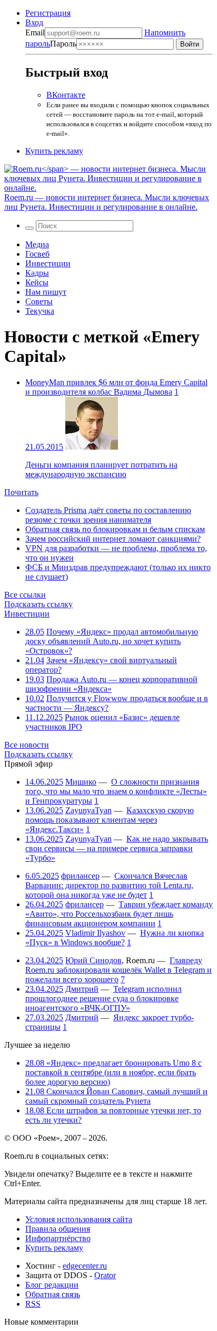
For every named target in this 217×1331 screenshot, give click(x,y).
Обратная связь (52, 1294)
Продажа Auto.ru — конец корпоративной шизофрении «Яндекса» (111, 684)
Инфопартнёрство (58, 1238)
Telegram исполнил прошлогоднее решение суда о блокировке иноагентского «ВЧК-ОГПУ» (103, 998)
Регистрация (48, 12)
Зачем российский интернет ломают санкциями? (113, 538)
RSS (33, 1303)
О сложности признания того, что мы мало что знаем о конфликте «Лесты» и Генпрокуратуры (116, 791)
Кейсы (36, 282)
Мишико (80, 781)
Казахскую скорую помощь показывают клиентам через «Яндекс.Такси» (109, 820)
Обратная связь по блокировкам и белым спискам (115, 529)
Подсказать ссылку (38, 604)
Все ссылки (25, 594)
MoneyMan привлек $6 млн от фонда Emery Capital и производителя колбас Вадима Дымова (116, 387)
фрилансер (80, 875)
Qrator (105, 1275)
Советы (39, 301)
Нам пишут (45, 291)
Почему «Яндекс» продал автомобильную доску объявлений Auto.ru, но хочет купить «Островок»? (111, 641)
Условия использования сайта (78, 1219)
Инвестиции (48, 263)
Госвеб (37, 253)
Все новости (26, 744)
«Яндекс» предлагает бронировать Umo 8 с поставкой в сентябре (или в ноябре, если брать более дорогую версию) (113, 1072)
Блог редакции (51, 1284)
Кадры (37, 272)
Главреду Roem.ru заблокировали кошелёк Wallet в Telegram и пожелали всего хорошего (118, 970)
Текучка (39, 310)
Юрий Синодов (93, 960)
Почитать (21, 492)
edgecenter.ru (85, 1265)
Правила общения (57, 1228)
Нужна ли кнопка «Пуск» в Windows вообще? (114, 937)
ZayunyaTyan (88, 810)
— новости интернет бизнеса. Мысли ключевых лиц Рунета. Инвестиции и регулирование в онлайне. (106, 202)
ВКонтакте (65, 94)
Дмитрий (81, 988)
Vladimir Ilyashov (95, 932)
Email (35, 32)
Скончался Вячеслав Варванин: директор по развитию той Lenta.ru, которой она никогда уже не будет (109, 885)
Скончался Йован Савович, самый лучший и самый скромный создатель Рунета (116, 1096)
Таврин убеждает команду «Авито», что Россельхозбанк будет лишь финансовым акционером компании (119, 914)
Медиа (37, 244)
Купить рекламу (54, 150)
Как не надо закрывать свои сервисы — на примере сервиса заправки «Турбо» (116, 848)
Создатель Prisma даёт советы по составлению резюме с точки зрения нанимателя (108, 515)
